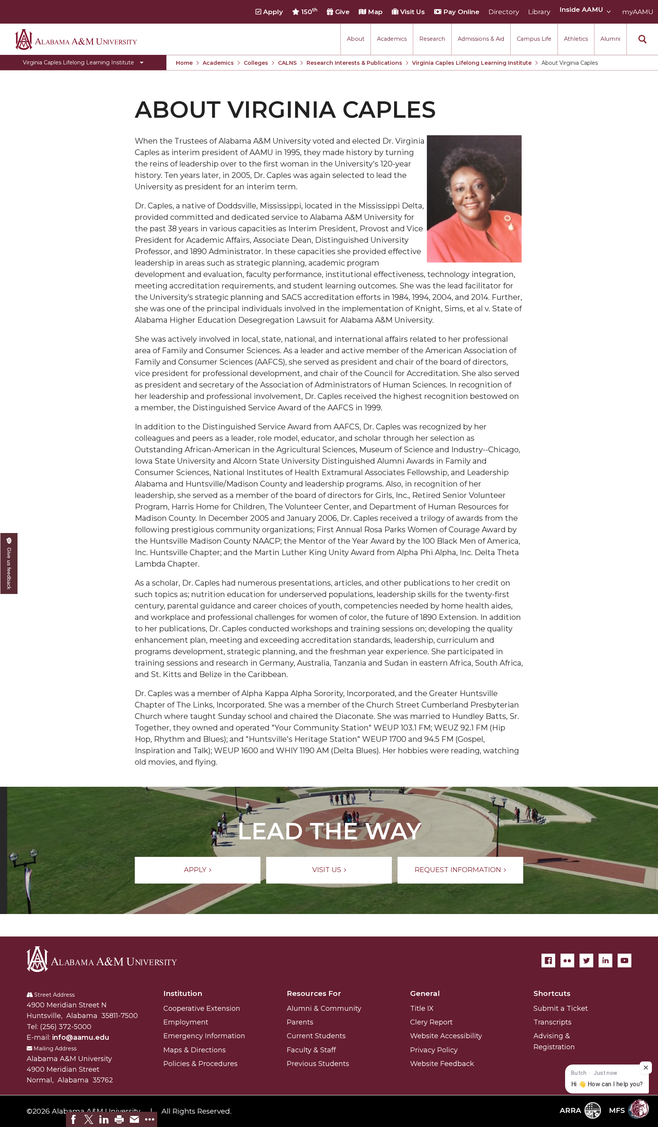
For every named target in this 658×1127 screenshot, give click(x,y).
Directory (504, 12)
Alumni (610, 38)
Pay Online (460, 12)
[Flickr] (567, 960)
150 (308, 11)
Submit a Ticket (560, 1008)
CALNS (287, 62)
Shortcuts (551, 993)
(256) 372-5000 (65, 1027)
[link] (73, 1119)
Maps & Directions (194, 1050)
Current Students (316, 1036)
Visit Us (411, 12)
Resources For (314, 993)
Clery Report (431, 1022)
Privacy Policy (434, 1050)
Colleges (256, 62)
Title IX (422, 1008)
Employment (185, 1022)
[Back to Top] (620, 1037)
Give (341, 12)
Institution (182, 993)
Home (184, 62)
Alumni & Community (324, 1008)
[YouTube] (624, 960)
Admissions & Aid (481, 38)
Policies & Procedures (200, 1064)
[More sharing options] (149, 1119)
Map (374, 12)
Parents (300, 1022)
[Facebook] (548, 960)
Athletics (576, 38)
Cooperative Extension (201, 1008)
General (425, 993)
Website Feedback (442, 1064)
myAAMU (637, 12)
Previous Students (318, 1064)
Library (539, 12)
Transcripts (552, 1022)
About (355, 38)
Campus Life (534, 38)
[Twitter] (586, 960)
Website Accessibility (446, 1036)
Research (432, 38)
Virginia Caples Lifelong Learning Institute (472, 62)
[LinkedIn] (605, 960)
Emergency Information (204, 1036)
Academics (392, 38)
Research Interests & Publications (354, 62)
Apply (272, 12)
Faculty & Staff (311, 1050)
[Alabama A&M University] (108, 959)
